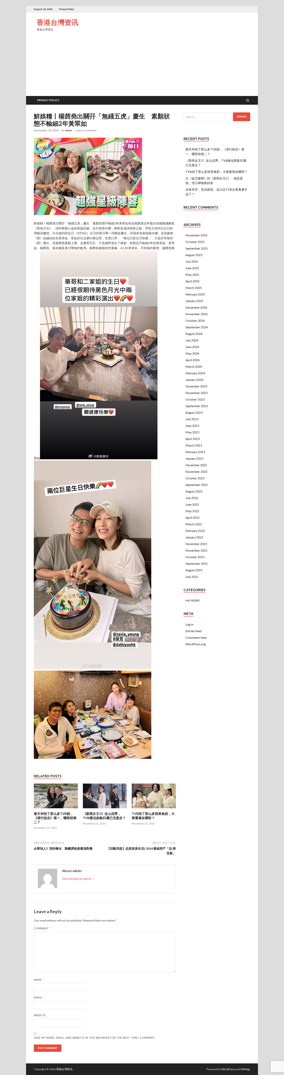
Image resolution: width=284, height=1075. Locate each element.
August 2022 (193, 491)
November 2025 (196, 235)
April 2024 (192, 360)
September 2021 (196, 563)
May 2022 (192, 511)
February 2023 (195, 452)
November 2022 (196, 471)
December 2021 (196, 544)
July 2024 (191, 340)
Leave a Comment (86, 130)
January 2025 (194, 301)
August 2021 (193, 570)
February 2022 (195, 530)
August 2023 (193, 412)
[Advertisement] (142, 67)
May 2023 (192, 432)
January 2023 (194, 458)
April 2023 (192, 439)
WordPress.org (195, 644)
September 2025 (196, 248)
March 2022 (193, 524)
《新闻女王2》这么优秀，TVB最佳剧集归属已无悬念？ (104, 816)
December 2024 (196, 307)
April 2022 (192, 517)
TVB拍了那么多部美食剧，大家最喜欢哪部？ (153, 816)
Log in (189, 624)
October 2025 (195, 242)
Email (39, 997)
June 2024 (192, 347)
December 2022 (196, 465)
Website (40, 1015)
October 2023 (195, 399)
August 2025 (193, 255)
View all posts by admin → (78, 878)
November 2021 (196, 550)
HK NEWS (192, 600)
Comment (42, 928)
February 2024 (195, 373)
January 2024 (194, 379)
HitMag (245, 1069)
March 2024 (193, 366)
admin (68, 130)
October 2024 (195, 320)
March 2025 (193, 288)
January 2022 (194, 537)
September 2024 (196, 327)
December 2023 (196, 386)
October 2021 (195, 557)
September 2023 (196, 406)
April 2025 (192, 281)
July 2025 (191, 261)
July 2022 (191, 498)
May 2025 (192, 274)
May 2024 (192, 353)
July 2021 (191, 576)
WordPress (228, 1069)
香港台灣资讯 (57, 22)
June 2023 (192, 425)
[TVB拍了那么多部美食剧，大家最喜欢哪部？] (154, 809)
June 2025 (192, 268)
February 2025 (195, 294)
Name (39, 979)
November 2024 (196, 314)
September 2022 (196, 485)
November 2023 (196, 393)
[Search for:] (217, 116)
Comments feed (196, 637)
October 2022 (195, 478)
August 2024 (193, 333)
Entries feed (193, 631)
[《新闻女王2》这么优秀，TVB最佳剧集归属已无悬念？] (105, 809)
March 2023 (193, 445)
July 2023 (191, 419)
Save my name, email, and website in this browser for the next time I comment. (94, 1037)
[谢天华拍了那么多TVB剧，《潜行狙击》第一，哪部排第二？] (56, 809)
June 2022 (192, 504)
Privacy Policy (66, 9)
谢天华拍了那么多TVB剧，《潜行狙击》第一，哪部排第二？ (55, 818)
